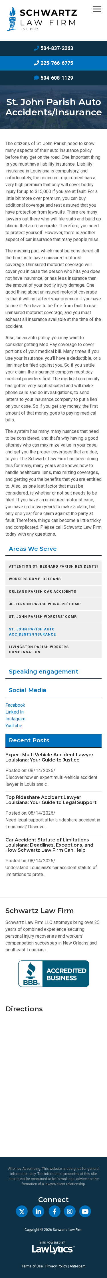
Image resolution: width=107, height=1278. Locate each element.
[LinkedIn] (38, 1211)
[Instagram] (69, 1211)
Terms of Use (32, 1266)
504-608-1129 (57, 78)
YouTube (13, 725)
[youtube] (84, 1211)
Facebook (15, 705)
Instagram (15, 719)
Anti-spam (78, 1266)
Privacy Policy (56, 1266)
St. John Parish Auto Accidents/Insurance (32, 631)
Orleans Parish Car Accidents (42, 592)
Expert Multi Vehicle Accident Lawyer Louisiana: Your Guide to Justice (49, 757)
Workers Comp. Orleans (35, 579)
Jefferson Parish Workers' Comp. (45, 604)
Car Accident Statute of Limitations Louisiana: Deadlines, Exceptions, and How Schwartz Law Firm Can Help (49, 845)
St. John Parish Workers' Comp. (43, 617)
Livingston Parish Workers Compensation (39, 649)
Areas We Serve (33, 549)
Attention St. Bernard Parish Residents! (53, 566)
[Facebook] (54, 1211)
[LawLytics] (53, 1248)
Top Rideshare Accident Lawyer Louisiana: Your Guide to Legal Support (50, 800)
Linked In (14, 712)
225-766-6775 (57, 63)
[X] (21, 1211)
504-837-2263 (57, 48)
